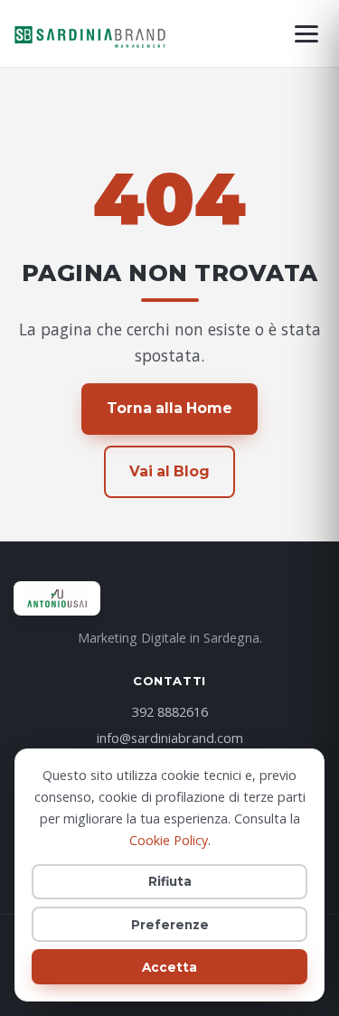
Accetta (169, 967)
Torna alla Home (169, 408)
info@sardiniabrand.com (170, 738)
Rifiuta (170, 881)
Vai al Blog (169, 471)
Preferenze (170, 924)
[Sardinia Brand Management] (91, 33)
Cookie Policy (168, 840)
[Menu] (306, 34)
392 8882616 (170, 711)
